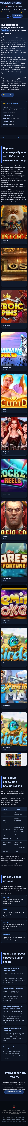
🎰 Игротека (19, 6)
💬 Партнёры (22, 9)
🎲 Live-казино (6, 9)
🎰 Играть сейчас (8, 95)
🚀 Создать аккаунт (14, 1092)
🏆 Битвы (14, 9)
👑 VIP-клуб (24, 12)
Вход (8, 15)
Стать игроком (17, 15)
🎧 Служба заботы (14, 12)
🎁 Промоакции (10, 6)
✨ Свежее (4, 12)
